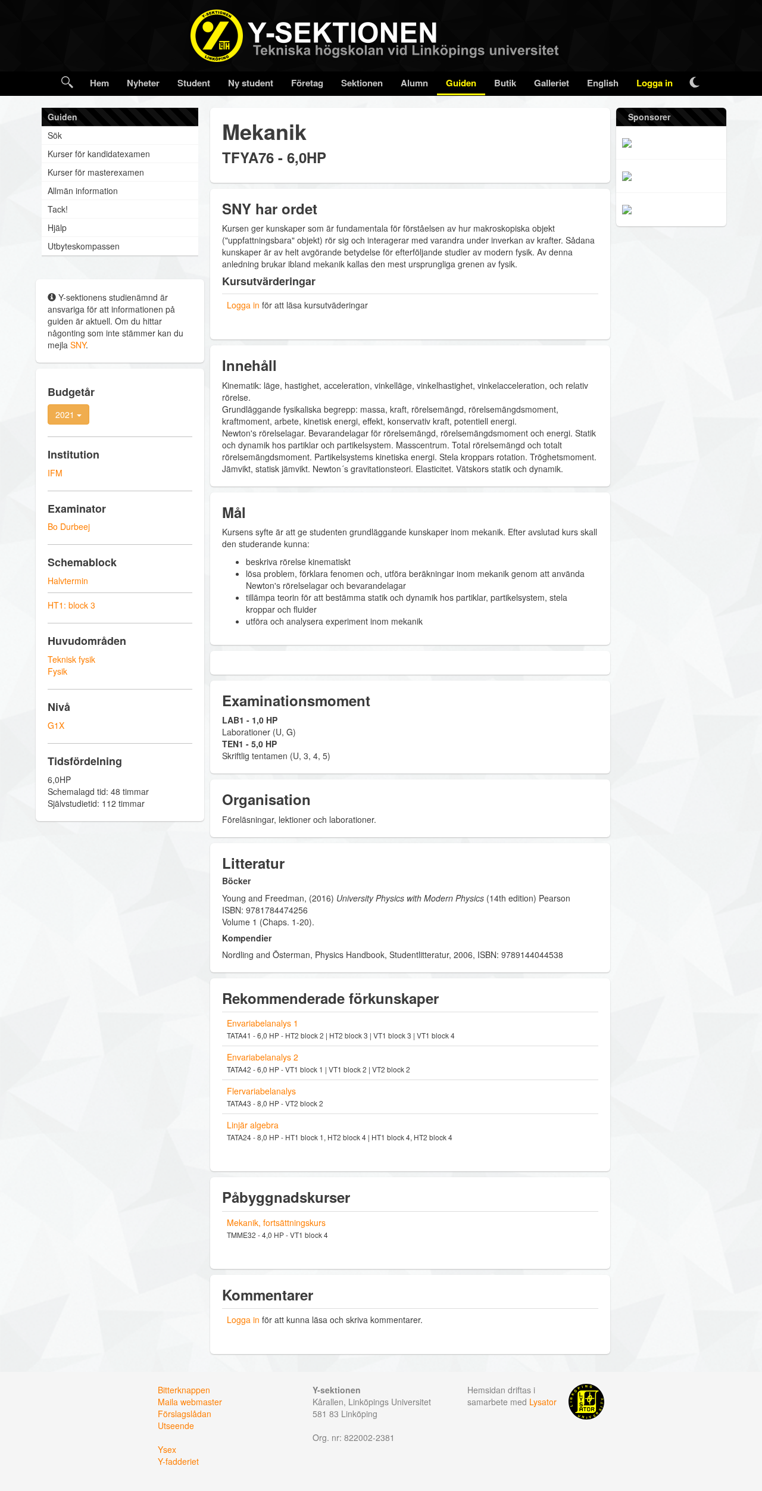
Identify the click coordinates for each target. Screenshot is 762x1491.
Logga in (654, 82)
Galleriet (551, 82)
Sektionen (362, 82)
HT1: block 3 (71, 605)
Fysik (57, 671)
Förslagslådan (184, 1414)
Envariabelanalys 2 (262, 1057)
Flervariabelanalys (261, 1091)
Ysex (167, 1449)
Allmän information (83, 190)
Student (193, 82)
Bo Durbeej (69, 526)
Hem (99, 82)
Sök (55, 135)
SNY (78, 345)
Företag (307, 82)
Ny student (250, 82)
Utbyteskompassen (84, 246)
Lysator (543, 1402)
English (603, 82)
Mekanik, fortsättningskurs (276, 1222)
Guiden (461, 82)
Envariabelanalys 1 (262, 1023)
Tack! (58, 209)
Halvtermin (68, 581)
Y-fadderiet (178, 1461)
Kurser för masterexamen (96, 172)
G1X (56, 725)
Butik (505, 82)
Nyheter (143, 82)
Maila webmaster (190, 1402)
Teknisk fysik (71, 659)
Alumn (414, 82)
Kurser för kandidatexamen (99, 154)
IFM (55, 473)
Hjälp (57, 227)
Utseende (176, 1425)
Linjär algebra (253, 1125)
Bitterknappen (184, 1390)
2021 (66, 414)
